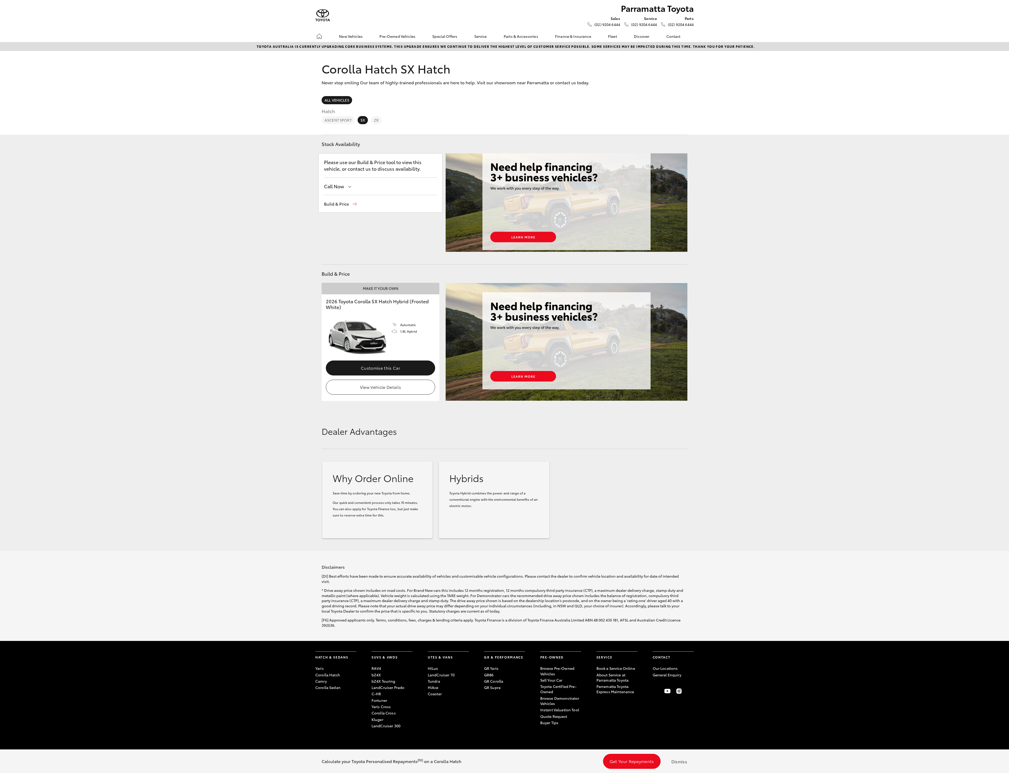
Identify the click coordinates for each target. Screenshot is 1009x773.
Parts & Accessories (521, 36)
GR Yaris (491, 668)
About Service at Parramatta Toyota (612, 677)
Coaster (435, 693)
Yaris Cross (381, 706)
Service (480, 36)
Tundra (434, 681)
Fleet (612, 36)
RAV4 (376, 668)
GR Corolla (493, 681)
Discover (641, 36)
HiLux (433, 668)
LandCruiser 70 (441, 674)
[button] (340, 204)
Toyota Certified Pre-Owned (558, 689)
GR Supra (492, 687)
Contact (673, 36)
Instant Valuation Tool (559, 709)
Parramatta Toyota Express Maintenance (615, 689)
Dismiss (679, 761)
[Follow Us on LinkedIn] (690, 691)
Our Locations (665, 668)
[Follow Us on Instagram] (679, 691)
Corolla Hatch (327, 674)
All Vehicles (337, 100)
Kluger (377, 719)
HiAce (433, 687)
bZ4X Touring (383, 681)
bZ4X (376, 674)
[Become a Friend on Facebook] (656, 691)
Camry (321, 681)
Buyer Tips (549, 722)
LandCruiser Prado (388, 687)
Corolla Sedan (328, 687)
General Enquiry (667, 674)
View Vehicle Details (380, 387)
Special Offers (444, 36)
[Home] (319, 36)
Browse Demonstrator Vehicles (559, 701)
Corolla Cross (384, 712)
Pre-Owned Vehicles (397, 36)
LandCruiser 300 (386, 725)
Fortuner (379, 700)
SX (363, 120)
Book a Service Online (615, 668)
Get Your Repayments (632, 761)
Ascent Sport (338, 120)
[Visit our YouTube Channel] (667, 691)
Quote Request (553, 716)
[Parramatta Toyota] (322, 15)
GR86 (489, 674)
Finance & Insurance (573, 36)
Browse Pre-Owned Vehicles (557, 671)
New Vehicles (351, 36)
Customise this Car (380, 368)
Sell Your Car (551, 680)
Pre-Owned (552, 657)
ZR (376, 120)
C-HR (376, 693)
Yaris (319, 668)
